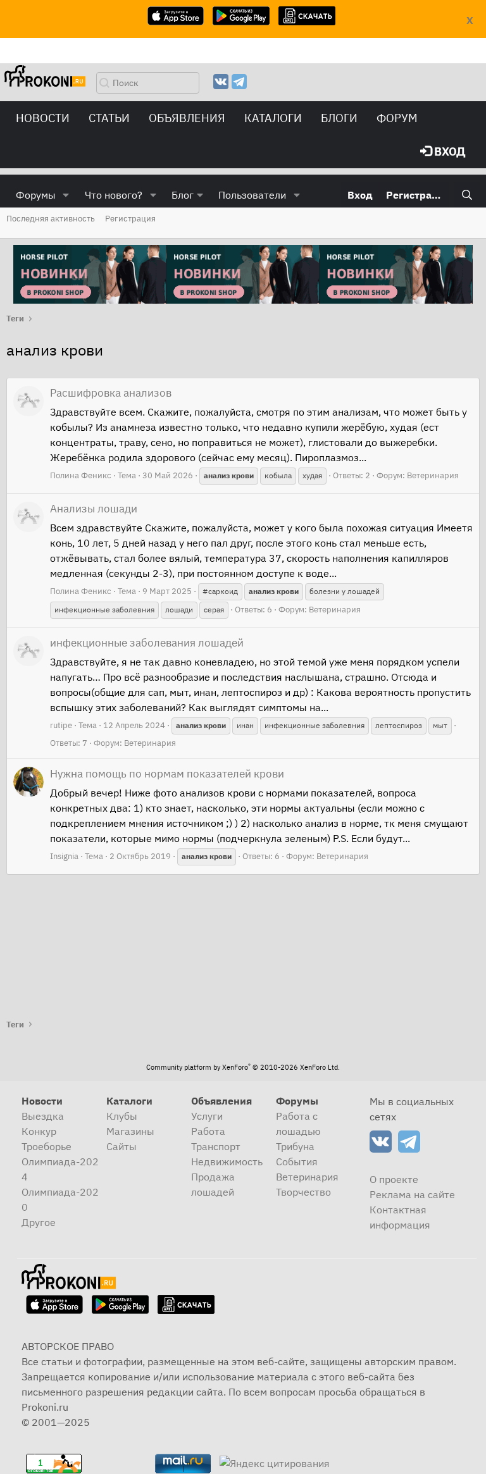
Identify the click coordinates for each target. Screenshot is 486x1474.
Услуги (207, 1116)
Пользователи (252, 195)
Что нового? (113, 195)
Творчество (303, 1192)
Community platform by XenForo (243, 1067)
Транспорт (215, 1146)
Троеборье (47, 1146)
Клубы (121, 1116)
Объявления (187, 118)
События (297, 1161)
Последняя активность (50, 218)
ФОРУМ (397, 118)
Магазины (130, 1131)
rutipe (61, 725)
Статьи (109, 118)
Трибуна (295, 1146)
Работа (208, 1131)
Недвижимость (227, 1161)
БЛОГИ (339, 118)
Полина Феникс (80, 475)
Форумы (36, 195)
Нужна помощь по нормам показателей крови (167, 774)
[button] (66, 194)
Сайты (121, 1146)
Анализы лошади (93, 509)
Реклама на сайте (412, 1194)
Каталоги (273, 118)
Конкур (39, 1131)
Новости (43, 118)
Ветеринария (433, 475)
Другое (39, 1222)
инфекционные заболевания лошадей (147, 643)
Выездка (43, 1116)
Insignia (64, 856)
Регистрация (130, 218)
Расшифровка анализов (110, 393)
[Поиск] (467, 194)
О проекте (394, 1179)
